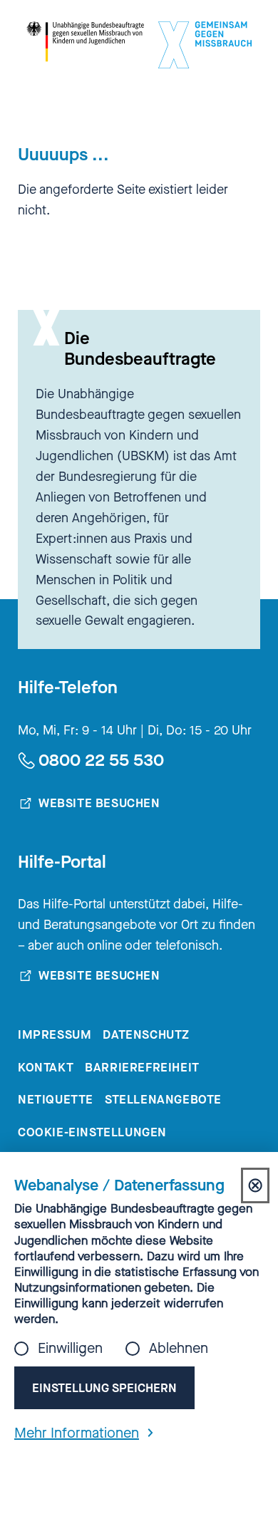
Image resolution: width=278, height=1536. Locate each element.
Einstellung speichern (104, 1388)
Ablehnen (178, 1349)
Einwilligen (70, 1349)
